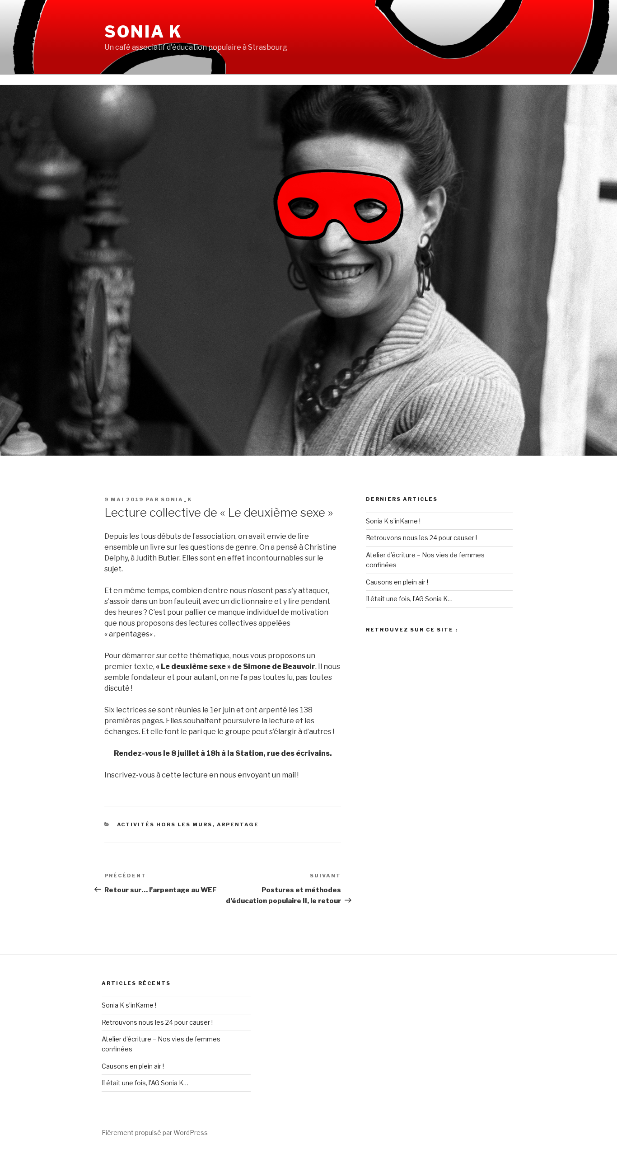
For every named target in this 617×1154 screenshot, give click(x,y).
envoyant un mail (267, 775)
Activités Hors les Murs (165, 824)
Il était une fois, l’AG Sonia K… (409, 599)
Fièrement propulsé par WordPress (155, 1132)
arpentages (129, 634)
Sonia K (143, 32)
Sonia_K (176, 499)
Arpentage (238, 824)
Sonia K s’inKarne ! (393, 521)
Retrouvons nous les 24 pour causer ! (421, 538)
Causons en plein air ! (397, 582)
